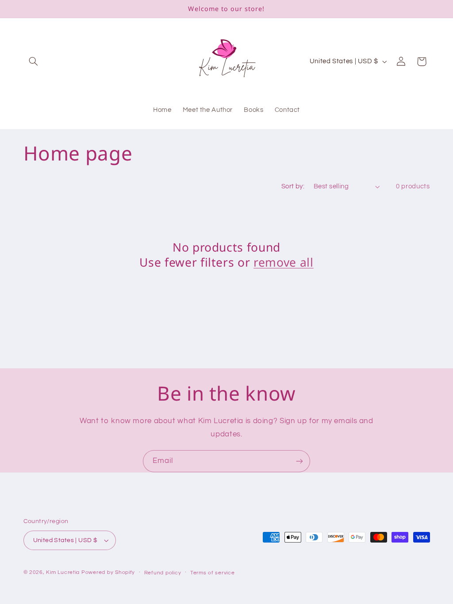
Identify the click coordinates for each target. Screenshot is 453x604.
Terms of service (212, 572)
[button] (33, 61)
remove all (283, 262)
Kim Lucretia (63, 572)
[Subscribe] (299, 461)
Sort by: (292, 186)
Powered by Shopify (108, 572)
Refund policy (162, 572)
